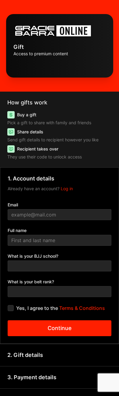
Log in (67, 188)
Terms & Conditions (82, 308)
